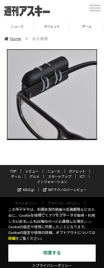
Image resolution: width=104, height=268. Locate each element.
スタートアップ (59, 176)
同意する (52, 253)
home (15, 38)
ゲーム (87, 26)
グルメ (34, 176)
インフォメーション (52, 181)
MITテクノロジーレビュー (67, 189)
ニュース (17, 26)
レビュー (32, 171)
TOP (13, 171)
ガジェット (52, 26)
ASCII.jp (28, 189)
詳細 (12, 238)
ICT (82, 176)
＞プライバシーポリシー (52, 266)
